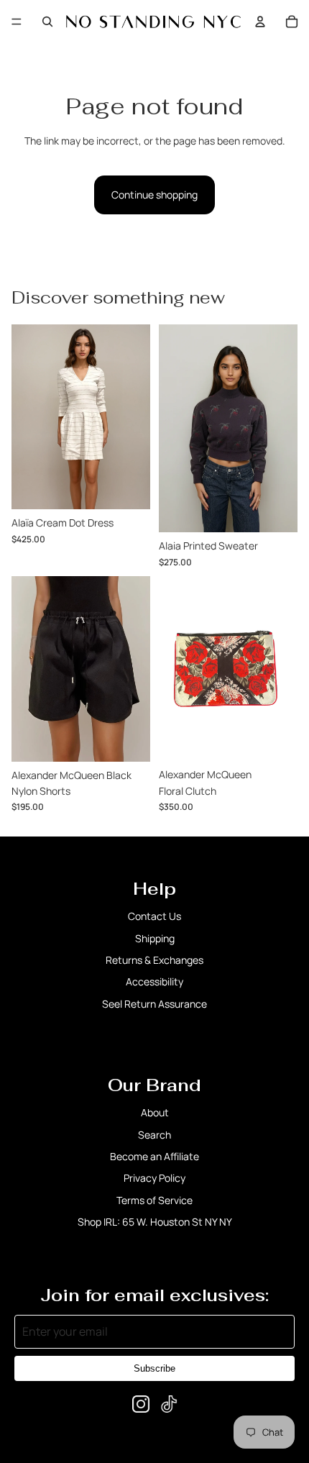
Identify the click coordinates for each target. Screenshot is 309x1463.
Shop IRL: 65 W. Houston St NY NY (155, 1222)
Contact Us (154, 916)
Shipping (155, 938)
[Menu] (16, 21)
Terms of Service (154, 1200)
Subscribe (154, 1368)
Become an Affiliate (154, 1156)
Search (154, 1134)
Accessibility (154, 981)
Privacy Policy (154, 1178)
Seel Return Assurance (154, 1004)
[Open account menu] (260, 21)
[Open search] (47, 21)
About (155, 1112)
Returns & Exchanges (154, 960)
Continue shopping (154, 194)
